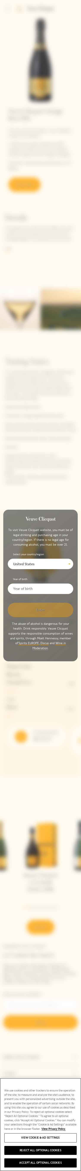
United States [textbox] (24, 564)
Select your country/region (28, 554)
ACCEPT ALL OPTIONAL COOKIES (40, 1162)
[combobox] (40, 564)
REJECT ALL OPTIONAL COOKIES (40, 1150)
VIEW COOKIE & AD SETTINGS (40, 1137)
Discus (44, 643)
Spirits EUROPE (29, 643)
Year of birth (20, 579)
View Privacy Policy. (53, 1129)
